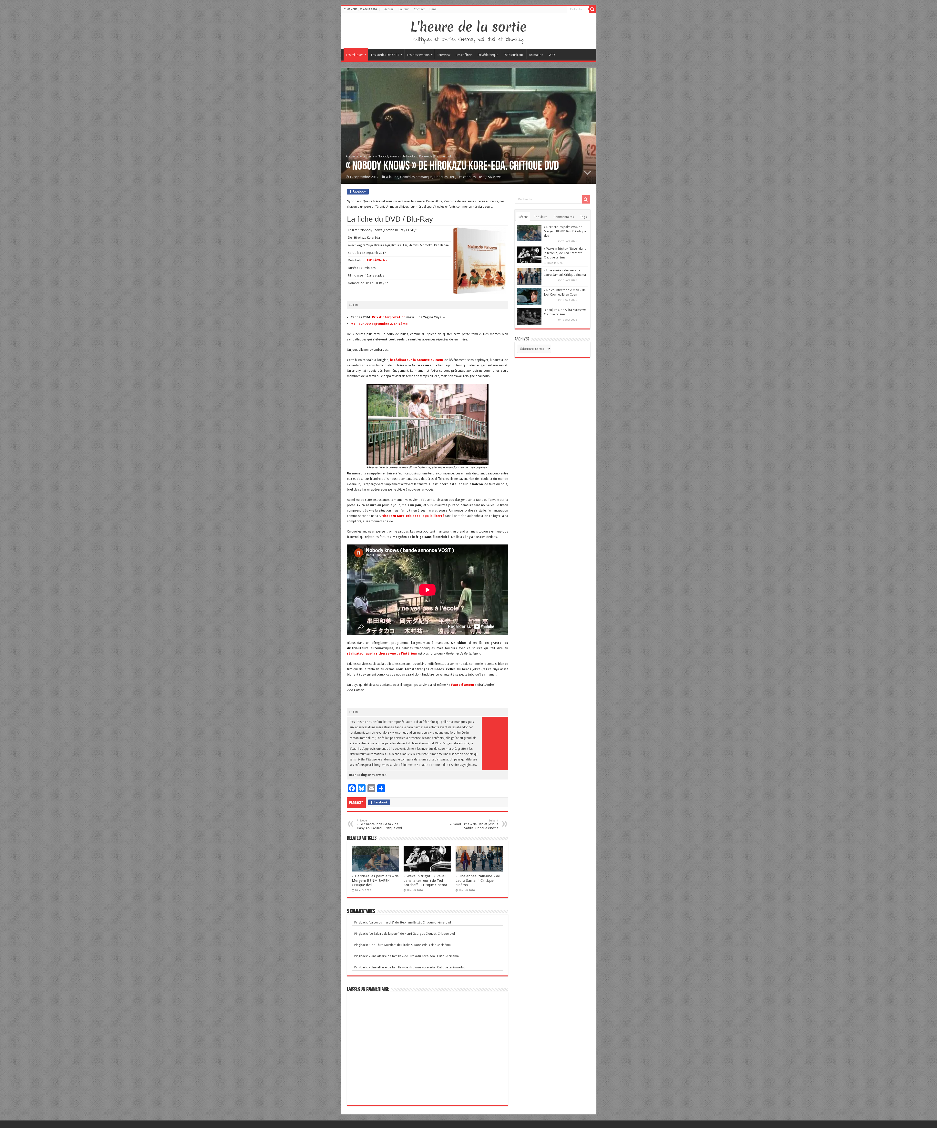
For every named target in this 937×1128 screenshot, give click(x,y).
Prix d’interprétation (389, 317)
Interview (443, 55)
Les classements (418, 55)
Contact (419, 9)
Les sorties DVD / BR (385, 55)
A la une (365, 156)
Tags (583, 217)
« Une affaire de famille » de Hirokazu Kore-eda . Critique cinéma (413, 956)
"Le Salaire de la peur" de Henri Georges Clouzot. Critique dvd (411, 933)
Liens (432, 9)
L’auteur (403, 9)
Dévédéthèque (488, 55)
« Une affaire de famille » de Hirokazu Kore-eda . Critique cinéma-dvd (416, 967)
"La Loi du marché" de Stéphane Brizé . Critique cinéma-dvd (409, 922)
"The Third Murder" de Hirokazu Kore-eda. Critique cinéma (409, 945)
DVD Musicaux (514, 55)
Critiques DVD (444, 177)
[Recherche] (592, 9)
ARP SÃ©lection (377, 260)
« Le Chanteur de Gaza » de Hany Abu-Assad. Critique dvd (379, 824)
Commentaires (563, 217)
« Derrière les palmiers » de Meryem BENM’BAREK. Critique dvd (375, 880)
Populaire (540, 217)
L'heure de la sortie (468, 27)
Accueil (389, 9)
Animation (536, 55)
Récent (523, 217)
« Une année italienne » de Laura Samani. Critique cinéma (478, 880)
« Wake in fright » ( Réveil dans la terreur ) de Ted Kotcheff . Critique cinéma (425, 880)
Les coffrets (464, 55)
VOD (552, 55)
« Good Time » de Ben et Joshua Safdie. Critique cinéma (474, 824)
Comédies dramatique (416, 177)
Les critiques (354, 55)
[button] (428, 424)
